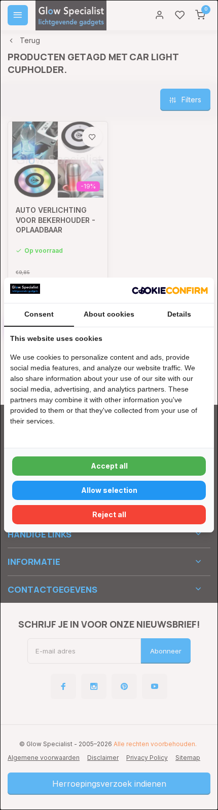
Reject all (109, 514)
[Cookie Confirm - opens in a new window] (170, 290)
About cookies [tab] (109, 314)
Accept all (109, 465)
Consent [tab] (39, 314)
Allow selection (109, 490)
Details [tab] (179, 314)
